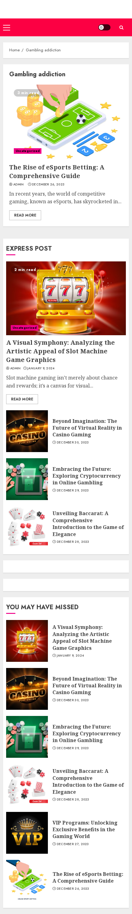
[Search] (121, 28)
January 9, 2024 (41, 368)
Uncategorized (28, 151)
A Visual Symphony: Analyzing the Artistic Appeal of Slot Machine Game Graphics (60, 351)
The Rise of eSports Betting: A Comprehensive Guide (56, 171)
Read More (25, 215)
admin (18, 184)
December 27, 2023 (73, 844)
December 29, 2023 (73, 490)
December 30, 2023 (73, 442)
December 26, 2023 (48, 184)
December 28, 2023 (73, 542)
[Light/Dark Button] (104, 27)
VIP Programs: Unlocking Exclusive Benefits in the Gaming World (85, 829)
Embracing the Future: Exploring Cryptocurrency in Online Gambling (86, 476)
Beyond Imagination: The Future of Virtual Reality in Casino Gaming (87, 428)
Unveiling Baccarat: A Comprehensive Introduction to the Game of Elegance (88, 523)
